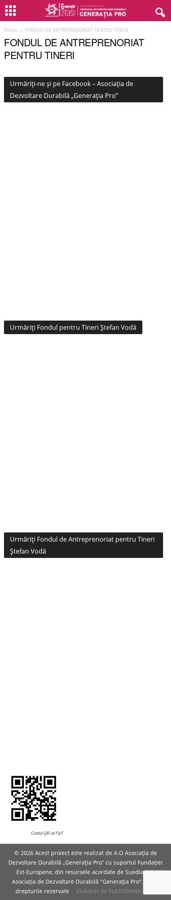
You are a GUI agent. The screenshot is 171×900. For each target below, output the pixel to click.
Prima (10, 30)
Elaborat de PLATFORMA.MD (114, 891)
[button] (158, 11)
